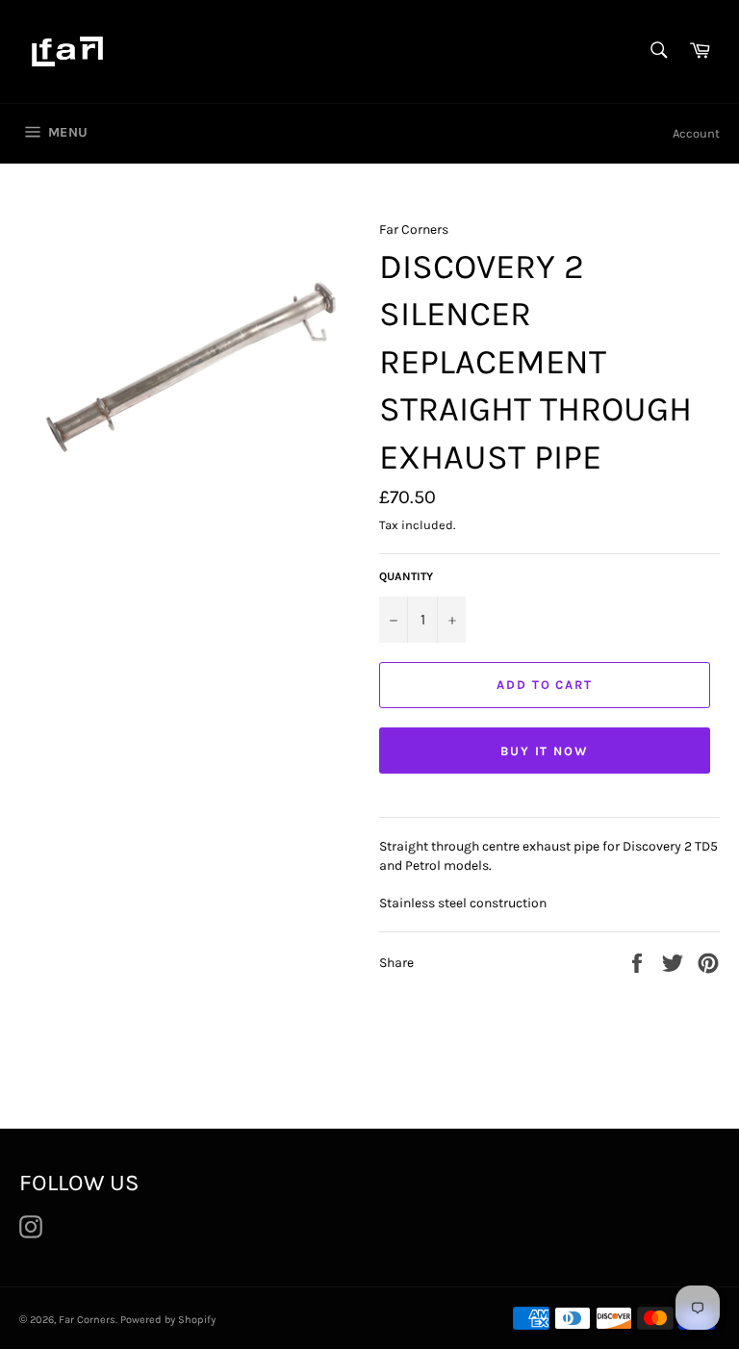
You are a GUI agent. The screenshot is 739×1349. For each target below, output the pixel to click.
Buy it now (545, 751)
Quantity (406, 576)
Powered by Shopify (168, 1319)
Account (696, 133)
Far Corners (87, 1319)
